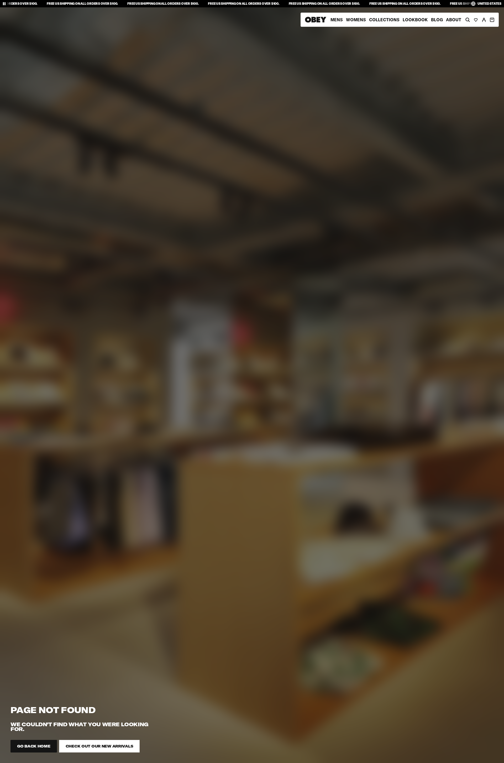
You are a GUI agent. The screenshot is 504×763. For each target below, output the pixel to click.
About (453, 20)
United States (489, 4)
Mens (336, 20)
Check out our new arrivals (99, 746)
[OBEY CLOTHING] (315, 20)
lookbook (415, 20)
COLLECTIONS (384, 20)
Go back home (33, 746)
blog (437, 20)
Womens (356, 20)
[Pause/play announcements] (4, 3)
